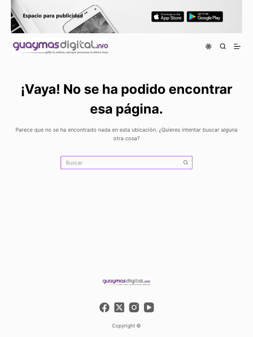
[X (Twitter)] (119, 307)
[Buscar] (223, 46)
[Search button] (185, 162)
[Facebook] (104, 307)
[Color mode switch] (208, 46)
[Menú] (237, 46)
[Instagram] (134, 307)
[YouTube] (149, 307)
